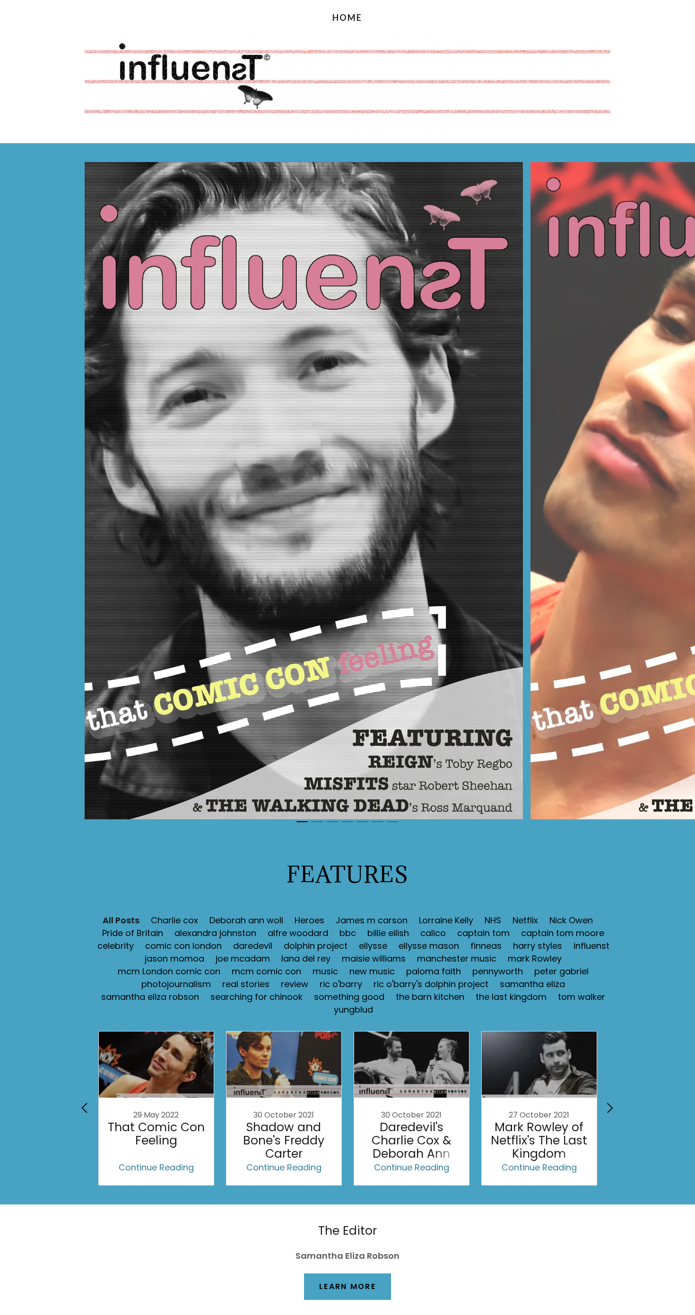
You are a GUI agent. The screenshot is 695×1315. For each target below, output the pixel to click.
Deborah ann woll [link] (246, 920)
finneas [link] (486, 946)
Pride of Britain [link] (132, 933)
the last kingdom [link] (511, 997)
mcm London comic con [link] (169, 971)
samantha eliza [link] (532, 984)
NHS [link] (493, 920)
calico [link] (433, 933)
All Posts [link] (121, 920)
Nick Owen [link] (571, 920)
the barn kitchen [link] (430, 997)
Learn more (347, 1286)
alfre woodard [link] (298, 933)
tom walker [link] (581, 997)
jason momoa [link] (174, 958)
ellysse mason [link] (429, 946)
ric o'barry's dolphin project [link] (431, 984)
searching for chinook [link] (256, 997)
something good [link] (349, 997)
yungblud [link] (353, 1009)
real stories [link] (245, 984)
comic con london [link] (183, 946)
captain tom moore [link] (562, 933)
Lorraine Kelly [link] (446, 920)
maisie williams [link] (374, 958)
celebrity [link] (115, 946)
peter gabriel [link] (561, 971)
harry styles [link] (537, 946)
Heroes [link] (309, 920)
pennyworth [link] (497, 971)
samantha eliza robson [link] (150, 997)
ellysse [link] (373, 946)
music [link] (325, 971)
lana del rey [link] (305, 958)
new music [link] (372, 971)
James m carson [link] (372, 920)
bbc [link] (347, 933)
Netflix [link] (525, 920)
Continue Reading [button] (156, 1167)
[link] (347, 18)
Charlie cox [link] (174, 920)
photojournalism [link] (176, 984)
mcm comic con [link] (266, 971)
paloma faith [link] (433, 971)
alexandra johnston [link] (215, 933)
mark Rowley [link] (535, 958)
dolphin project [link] (316, 946)
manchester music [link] (456, 958)
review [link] (294, 984)
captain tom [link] (483, 933)
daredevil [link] (252, 946)
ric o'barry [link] (341, 984)
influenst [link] (591, 946)
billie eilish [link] (388, 933)
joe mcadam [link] (243, 958)
